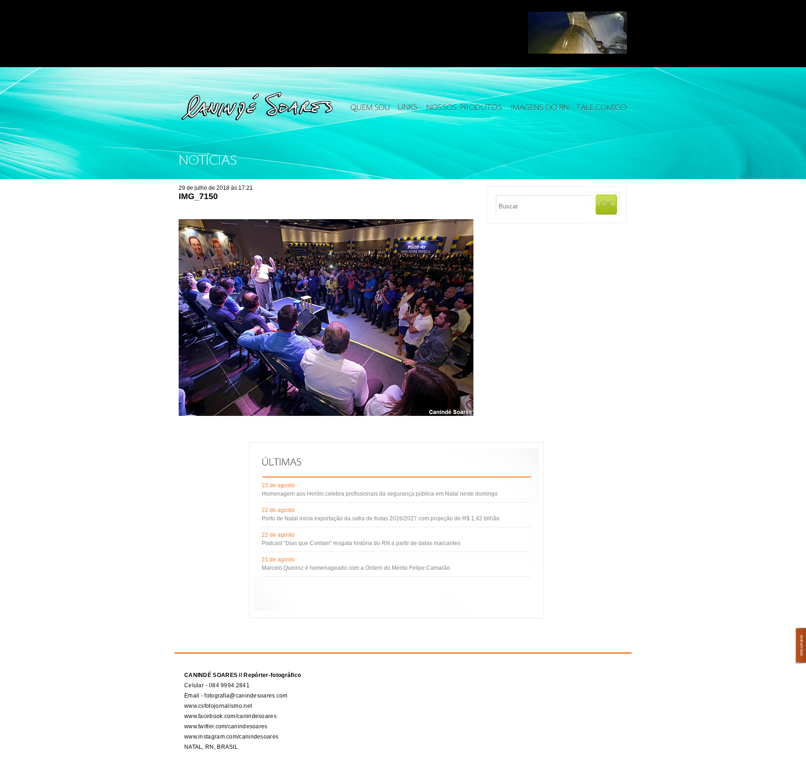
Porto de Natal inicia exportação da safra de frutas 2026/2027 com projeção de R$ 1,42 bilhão (381, 518)
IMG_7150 (198, 196)
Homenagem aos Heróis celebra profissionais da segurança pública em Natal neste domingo (380, 494)
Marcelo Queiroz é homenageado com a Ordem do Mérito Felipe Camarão (356, 568)
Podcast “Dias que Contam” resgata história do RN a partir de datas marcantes (361, 543)
